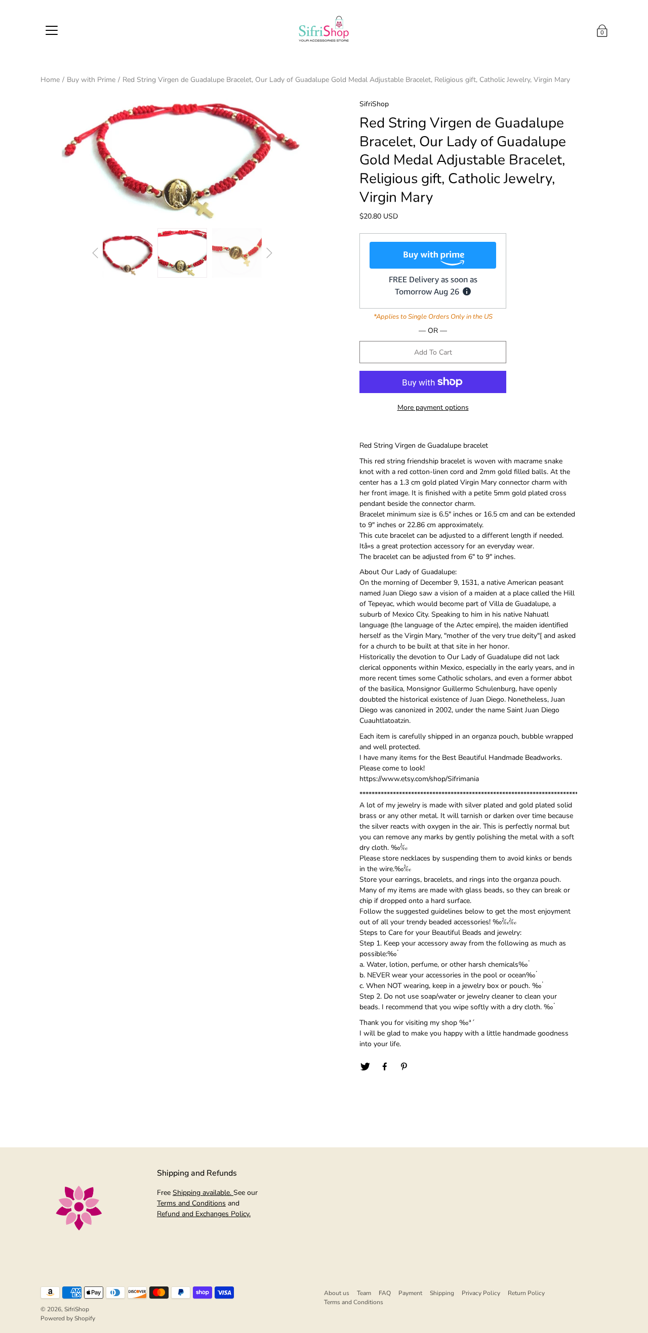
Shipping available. (203, 1192)
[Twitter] (365, 1066)
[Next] (269, 253)
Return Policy (526, 1293)
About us (336, 1293)
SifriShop (76, 1309)
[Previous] (95, 253)
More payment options (433, 407)
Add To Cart (433, 352)
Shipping (442, 1293)
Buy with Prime (91, 79)
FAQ (385, 1293)
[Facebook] (384, 1066)
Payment (410, 1293)
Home (50, 79)
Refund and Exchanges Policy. (204, 1214)
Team (364, 1293)
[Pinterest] (404, 1066)
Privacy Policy (481, 1293)
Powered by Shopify (67, 1318)
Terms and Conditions (191, 1203)
